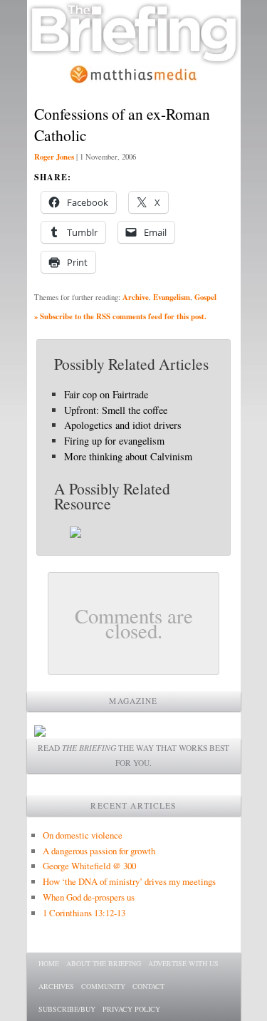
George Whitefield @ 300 (89, 865)
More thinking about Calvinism (128, 456)
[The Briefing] (134, 57)
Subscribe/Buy (66, 1009)
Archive (135, 297)
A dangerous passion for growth (99, 850)
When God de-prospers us (89, 897)
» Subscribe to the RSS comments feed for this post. (120, 316)
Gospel (205, 297)
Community (103, 986)
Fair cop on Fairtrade (106, 394)
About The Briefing (103, 963)
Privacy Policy (131, 1009)
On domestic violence (82, 835)
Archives (56, 986)
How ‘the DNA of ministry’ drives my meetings (129, 881)
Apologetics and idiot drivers (123, 425)
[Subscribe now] (40, 733)
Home (48, 963)
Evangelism (171, 297)
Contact (148, 986)
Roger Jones (54, 156)
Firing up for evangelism (114, 440)
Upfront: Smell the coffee (115, 410)
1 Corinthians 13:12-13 (84, 912)
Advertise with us (183, 963)
